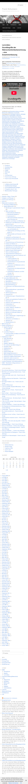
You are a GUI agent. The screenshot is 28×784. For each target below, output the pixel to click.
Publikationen (13, 24)
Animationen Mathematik (10, 204)
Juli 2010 (4, 599)
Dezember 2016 (5, 526)
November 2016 (5, 528)
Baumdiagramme (13, 117)
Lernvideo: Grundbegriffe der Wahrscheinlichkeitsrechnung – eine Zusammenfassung (14, 50)
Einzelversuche (22, 118)
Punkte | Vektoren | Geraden (12, 307)
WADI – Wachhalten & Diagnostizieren (11, 363)
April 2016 (4, 539)
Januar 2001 (5, 624)
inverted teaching (11, 131)
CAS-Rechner (7, 340)
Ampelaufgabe (12, 115)
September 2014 (6, 567)
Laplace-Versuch (19, 131)
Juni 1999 (4, 637)
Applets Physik (7, 327)
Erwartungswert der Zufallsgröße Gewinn (11, 122)
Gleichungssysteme (10, 292)
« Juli (6, 470)
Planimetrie (8, 301)
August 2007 (5, 603)
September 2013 (6, 586)
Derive (5, 341)
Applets (6, 673)
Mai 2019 (4, 492)
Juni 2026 (4, 479)
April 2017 (4, 521)
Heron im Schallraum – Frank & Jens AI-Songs (13, 425)
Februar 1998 (5, 643)
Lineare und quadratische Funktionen (15, 299)
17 (3, 465)
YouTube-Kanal (8, 175)
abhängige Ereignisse (15, 114)
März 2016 (4, 541)
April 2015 (4, 555)
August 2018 (5, 505)
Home (3, 201)
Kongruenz (8, 294)
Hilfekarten (6, 350)
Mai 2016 (4, 537)
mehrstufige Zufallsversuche (8, 136)
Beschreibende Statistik (13, 212)
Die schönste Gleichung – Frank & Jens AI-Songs (14, 370)
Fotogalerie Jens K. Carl (11, 189)
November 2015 (5, 546)
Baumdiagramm (5, 117)
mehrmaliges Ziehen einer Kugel (15, 135)
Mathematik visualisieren (8, 203)
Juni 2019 (4, 490)
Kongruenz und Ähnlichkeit (12, 237)
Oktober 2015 (5, 547)
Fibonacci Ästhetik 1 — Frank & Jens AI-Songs (13, 430)
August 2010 (5, 598)
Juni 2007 (4, 604)
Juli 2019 (4, 488)
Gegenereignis (13, 126)
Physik (5, 684)
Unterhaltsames (7, 688)
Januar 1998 (5, 645)
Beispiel (19, 117)
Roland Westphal (9, 451)
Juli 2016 (4, 534)
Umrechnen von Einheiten (12, 318)
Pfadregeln (12, 139)
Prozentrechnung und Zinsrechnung (14, 242)
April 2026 (4, 480)
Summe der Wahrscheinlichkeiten (14, 143)
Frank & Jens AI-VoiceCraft (11, 178)
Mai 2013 (4, 591)
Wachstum (9, 274)
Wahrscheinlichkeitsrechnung (12, 151)
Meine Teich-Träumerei (7, 713)
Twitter (6, 170)
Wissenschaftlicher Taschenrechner (12, 354)
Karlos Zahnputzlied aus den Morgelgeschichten (13, 744)
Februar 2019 (5, 497)
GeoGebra (6, 346)
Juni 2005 (4, 614)
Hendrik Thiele (8, 446)
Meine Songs (5, 323)
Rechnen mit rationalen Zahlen (13, 248)
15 (19, 463)
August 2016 (5, 533)
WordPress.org (5, 664)
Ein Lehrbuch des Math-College (11, 345)
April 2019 (4, 493)
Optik (7, 330)
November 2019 (5, 484)
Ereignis (4, 119)
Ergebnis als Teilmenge (16, 119)
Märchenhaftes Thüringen (11, 190)
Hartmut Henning (9, 445)
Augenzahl (18, 115)
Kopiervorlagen (7, 351)
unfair (22, 146)
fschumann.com (5, 126)
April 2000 (4, 630)
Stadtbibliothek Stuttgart (11, 186)
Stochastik (17, 63)
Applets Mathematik (8, 206)
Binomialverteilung (11, 63)
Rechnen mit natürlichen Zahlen (13, 310)
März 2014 (4, 577)
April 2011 (4, 595)
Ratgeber (6, 686)
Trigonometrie (9, 317)
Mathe (21, 133)
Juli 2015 (4, 550)
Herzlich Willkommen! (7, 385)
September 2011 (6, 593)
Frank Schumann (9, 9)
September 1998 (6, 640)
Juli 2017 (4, 518)
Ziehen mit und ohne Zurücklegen (12, 156)
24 (3, 467)
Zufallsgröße (5, 157)
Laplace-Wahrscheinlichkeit (8, 132)
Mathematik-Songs (6, 27)
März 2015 (4, 557)
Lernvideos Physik (8, 332)
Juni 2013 (4, 590)
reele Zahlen (15, 140)
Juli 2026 (4, 477)
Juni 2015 (4, 552)
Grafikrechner (7, 348)
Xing (6, 173)
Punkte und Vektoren (11, 243)
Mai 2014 (4, 573)
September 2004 (6, 617)
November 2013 (5, 583)
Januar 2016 (5, 542)
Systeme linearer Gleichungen (13, 250)
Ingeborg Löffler (9, 448)
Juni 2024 (4, 482)
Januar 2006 (5, 611)
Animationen (7, 671)
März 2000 (4, 632)
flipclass (7, 125)
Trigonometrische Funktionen (13, 253)
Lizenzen (19, 27)
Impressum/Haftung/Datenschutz (9, 31)
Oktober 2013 (5, 585)
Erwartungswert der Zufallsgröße (17, 121)
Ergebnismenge (5, 121)
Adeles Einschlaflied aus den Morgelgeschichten (14, 760)
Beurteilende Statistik (12, 214)
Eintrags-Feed (5, 661)
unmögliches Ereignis (7, 147)
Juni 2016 (4, 536)
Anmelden (4, 659)
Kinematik (8, 328)
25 (6, 467)
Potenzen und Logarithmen (12, 302)
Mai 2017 (4, 519)
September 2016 (6, 531)
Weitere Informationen (13, 783)
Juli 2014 (4, 570)
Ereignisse (8, 119)
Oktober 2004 (5, 616)
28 (16, 467)
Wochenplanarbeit (6, 364)
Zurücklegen (12, 158)
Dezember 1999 (5, 634)
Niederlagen (17, 137)
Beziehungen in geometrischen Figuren (15, 208)
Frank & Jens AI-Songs (10, 177)
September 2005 (6, 612)
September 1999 (6, 635)
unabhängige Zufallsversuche (13, 146)
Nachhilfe (12, 137)
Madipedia (7, 168)
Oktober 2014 (5, 565)
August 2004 (5, 619)
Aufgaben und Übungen (8, 198)
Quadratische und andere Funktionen (14, 245)
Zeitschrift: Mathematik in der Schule (13, 359)
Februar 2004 (5, 621)
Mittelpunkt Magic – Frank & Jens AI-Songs (12, 424)
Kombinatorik (10, 216)
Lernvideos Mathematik (9, 278)
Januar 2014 (5, 580)
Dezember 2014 (5, 562)
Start (3, 24)
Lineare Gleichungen (12, 260)
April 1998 (4, 642)
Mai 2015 (4, 554)
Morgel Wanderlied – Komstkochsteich (11, 729)
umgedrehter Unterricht (14, 144)
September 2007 (6, 601)
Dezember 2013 (5, 581)
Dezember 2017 (5, 511)
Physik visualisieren (7, 325)
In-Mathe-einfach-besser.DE (11, 184)
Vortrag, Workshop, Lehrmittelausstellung (12, 361)
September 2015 (6, 549)
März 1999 (4, 639)
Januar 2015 (5, 560)
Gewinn (18, 126)
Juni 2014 (4, 572)
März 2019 (4, 495)
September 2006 (6, 606)
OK (21, 783)
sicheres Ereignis (11, 142)
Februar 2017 (5, 523)
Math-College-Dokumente (10, 353)
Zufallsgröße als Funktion (13, 157)
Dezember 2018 (5, 500)
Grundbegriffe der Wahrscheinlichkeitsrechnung (12, 128)
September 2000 (6, 627)
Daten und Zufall (14, 118)
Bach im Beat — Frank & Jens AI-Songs (11, 393)
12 (10, 463)
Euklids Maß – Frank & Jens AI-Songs (11, 409)
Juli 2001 (4, 622)
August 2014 (5, 568)
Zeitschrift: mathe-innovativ (10, 358)
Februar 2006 (5, 609)
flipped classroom (13, 125)
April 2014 (4, 575)
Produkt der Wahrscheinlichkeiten (11, 139)
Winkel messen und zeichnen (13, 276)
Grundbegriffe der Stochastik (8, 128)
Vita (7, 24)
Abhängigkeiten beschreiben (12, 279)
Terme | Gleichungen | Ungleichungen (15, 315)
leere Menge (17, 133)
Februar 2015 (5, 559)
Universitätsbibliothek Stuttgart (12, 187)
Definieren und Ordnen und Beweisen (15, 221)
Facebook (7, 165)
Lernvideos (6, 675)
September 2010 (6, 596)
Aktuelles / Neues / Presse (8, 196)
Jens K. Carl (8, 449)
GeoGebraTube (8, 167)
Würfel (3, 156)
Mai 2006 (4, 608)
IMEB (20, 24)
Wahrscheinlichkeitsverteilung (9, 153)
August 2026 (5, 475)
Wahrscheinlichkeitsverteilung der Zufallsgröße (12, 154)
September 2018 (6, 503)
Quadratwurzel (9, 309)
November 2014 (5, 563)
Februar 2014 (5, 578)
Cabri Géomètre (7, 338)
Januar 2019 (5, 498)
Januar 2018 (5, 510)
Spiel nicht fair (18, 142)
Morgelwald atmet (6, 700)
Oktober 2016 (5, 529)
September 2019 (6, 487)
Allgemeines (7, 679)
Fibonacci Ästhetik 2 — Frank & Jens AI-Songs (13, 404)
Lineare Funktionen (12, 258)
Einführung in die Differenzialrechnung (15, 286)
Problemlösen (9, 304)
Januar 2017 (5, 524)
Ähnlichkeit (8, 281)
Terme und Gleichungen (11, 252)
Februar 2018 (5, 508)
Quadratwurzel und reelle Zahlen (13, 247)
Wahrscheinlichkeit (10, 149)
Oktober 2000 (5, 626)
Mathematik (4, 135)
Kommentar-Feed (6, 662)
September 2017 (6, 515)
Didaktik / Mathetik (8, 343)
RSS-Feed (7, 172)
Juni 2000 (4, 629)
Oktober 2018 (5, 501)
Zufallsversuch (5, 158)
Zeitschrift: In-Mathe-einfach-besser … (13, 356)
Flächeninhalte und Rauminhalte (13, 225)
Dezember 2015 (5, 544)
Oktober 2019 (5, 485)
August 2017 (5, 516)
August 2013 (5, 588)
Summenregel (5, 144)
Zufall (22, 156)
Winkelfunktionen (10, 322)
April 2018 (4, 506)
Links (14, 27)
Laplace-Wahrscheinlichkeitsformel (10, 133)
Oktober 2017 (5, 513)
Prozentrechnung (10, 305)
